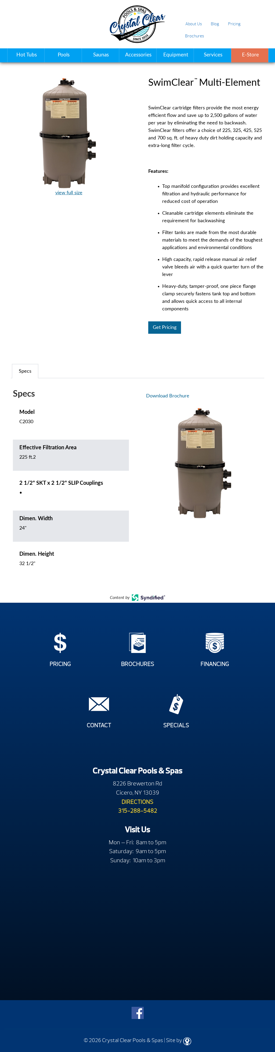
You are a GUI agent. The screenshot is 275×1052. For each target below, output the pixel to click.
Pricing (234, 24)
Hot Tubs (26, 55)
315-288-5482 (137, 810)
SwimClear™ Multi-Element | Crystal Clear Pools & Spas (137, 24)
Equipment (175, 55)
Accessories (138, 55)
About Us (193, 24)
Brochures (194, 36)
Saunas (101, 55)
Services (213, 55)
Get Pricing (164, 327)
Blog (215, 24)
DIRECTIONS (137, 802)
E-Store (250, 55)
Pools (64, 55)
